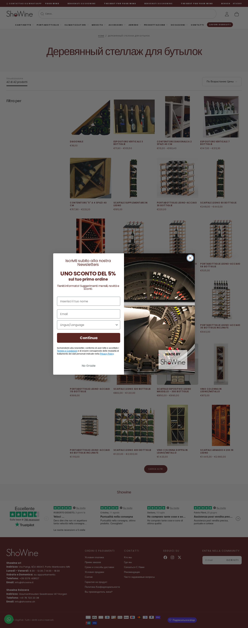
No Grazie (88, 366)
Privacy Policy (107, 354)
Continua (88, 337)
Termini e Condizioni (67, 351)
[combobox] (87, 324)
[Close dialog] (190, 258)
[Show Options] (117, 324)
